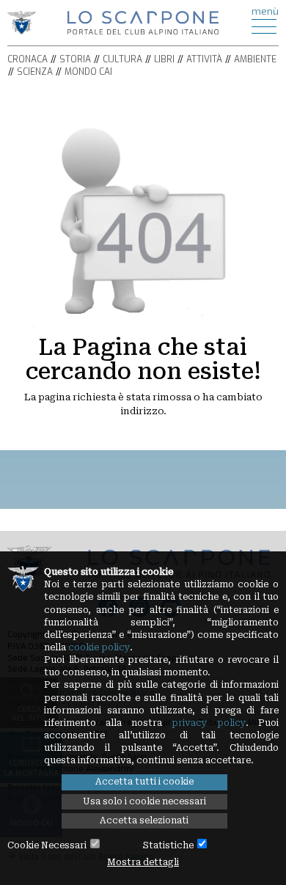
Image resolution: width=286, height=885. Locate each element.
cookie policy (99, 647)
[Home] (143, 21)
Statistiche (168, 845)
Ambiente (255, 59)
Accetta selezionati (144, 820)
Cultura (122, 59)
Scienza (35, 72)
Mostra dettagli (143, 862)
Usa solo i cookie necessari (144, 801)
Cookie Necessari (47, 845)
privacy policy (209, 723)
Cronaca (27, 59)
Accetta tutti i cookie (144, 781)
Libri (164, 59)
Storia (75, 59)
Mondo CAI (88, 72)
